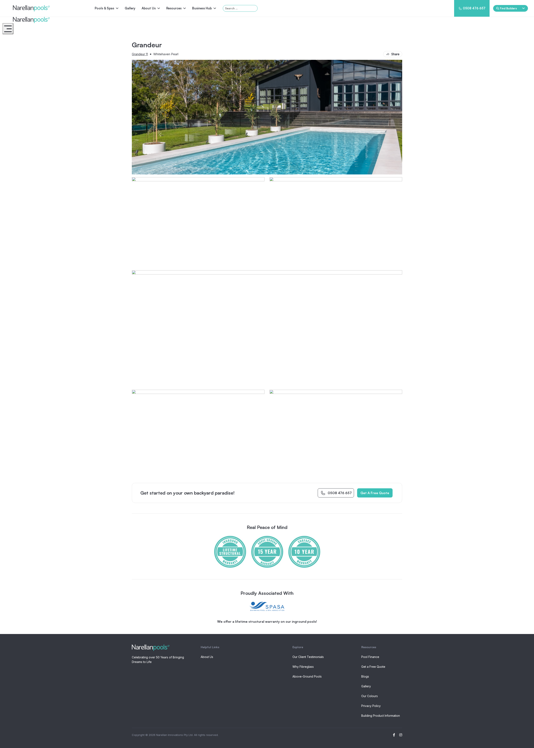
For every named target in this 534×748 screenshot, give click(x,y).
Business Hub (202, 8)
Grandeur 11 (140, 54)
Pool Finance (370, 657)
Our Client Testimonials (308, 657)
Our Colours (369, 696)
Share (395, 54)
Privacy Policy (371, 706)
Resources (173, 8)
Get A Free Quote (374, 493)
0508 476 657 (474, 8)
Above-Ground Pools (307, 676)
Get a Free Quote (373, 666)
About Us (149, 8)
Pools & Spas (104, 8)
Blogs (365, 676)
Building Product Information (380, 715)
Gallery (130, 8)
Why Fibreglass (303, 666)
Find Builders (508, 8)
